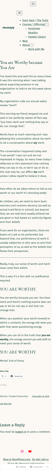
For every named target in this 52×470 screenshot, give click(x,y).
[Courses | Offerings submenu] (47, 24)
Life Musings (6, 404)
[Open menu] (33, 4)
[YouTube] (30, 451)
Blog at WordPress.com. (17, 459)
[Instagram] (22, 451)
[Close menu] (19, 13)
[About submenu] (31, 45)
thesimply (8, 27)
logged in (20, 431)
